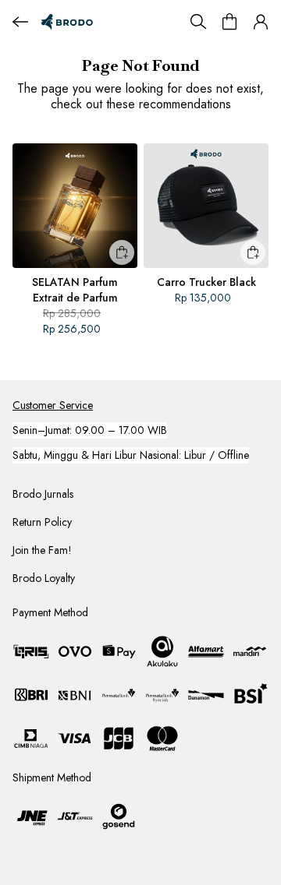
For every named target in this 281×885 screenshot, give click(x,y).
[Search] (198, 22)
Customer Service (52, 405)
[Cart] (229, 22)
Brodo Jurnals (42, 494)
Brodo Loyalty (43, 578)
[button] (261, 22)
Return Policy (42, 522)
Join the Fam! (42, 550)
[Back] (20, 22)
